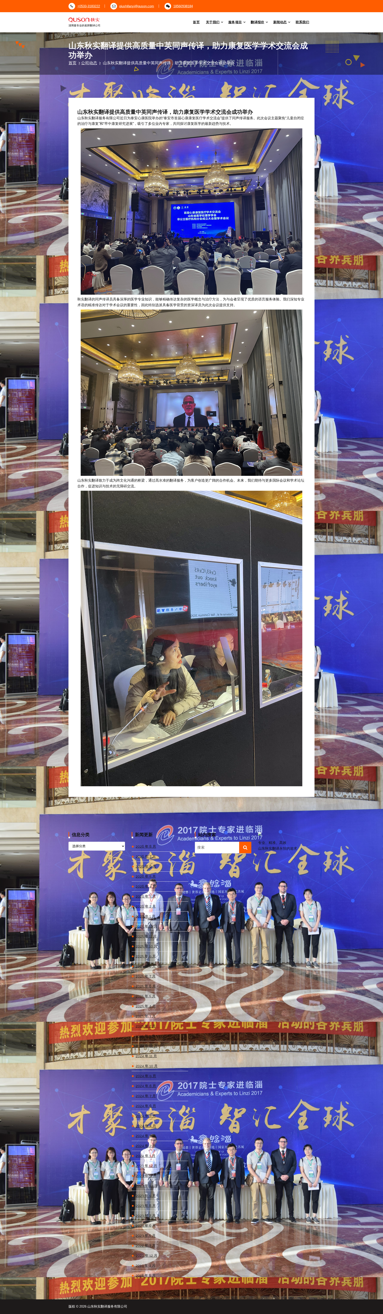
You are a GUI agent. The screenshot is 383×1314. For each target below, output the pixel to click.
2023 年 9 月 (146, 1196)
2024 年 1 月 (145, 1156)
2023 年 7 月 (146, 1216)
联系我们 (302, 22)
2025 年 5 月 (146, 996)
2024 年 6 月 (146, 1106)
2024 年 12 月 (146, 1046)
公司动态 (89, 63)
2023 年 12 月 (146, 1166)
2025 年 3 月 (146, 1016)
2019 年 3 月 (145, 1265)
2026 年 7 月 (146, 856)
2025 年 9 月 (146, 956)
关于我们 (212, 22)
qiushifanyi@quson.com (136, 6)
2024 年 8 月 (146, 1086)
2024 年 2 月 (146, 1146)
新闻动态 (280, 22)
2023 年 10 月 (146, 1186)
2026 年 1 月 (145, 916)
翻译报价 (257, 22)
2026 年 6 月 (146, 866)
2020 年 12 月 (146, 1255)
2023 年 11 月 (146, 1176)
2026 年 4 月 (146, 886)
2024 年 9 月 (146, 1076)
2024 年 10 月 (147, 1066)
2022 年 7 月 (146, 1245)
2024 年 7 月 (146, 1096)
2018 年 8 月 (146, 1275)
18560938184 (183, 6)
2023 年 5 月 (146, 1236)
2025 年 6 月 (146, 986)
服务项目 (235, 22)
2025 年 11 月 (146, 936)
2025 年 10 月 (146, 946)
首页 (196, 22)
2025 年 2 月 (146, 1026)
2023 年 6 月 (146, 1226)
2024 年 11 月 (146, 1056)
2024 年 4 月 (146, 1126)
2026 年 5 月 (146, 876)
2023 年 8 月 (146, 1206)
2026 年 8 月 (146, 846)
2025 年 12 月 (146, 926)
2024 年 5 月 (146, 1116)
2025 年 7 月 (146, 976)
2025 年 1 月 (145, 1036)
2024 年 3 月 (146, 1136)
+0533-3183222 (88, 6)
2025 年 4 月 (146, 1006)
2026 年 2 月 (146, 906)
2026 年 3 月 (146, 896)
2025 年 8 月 (146, 966)
